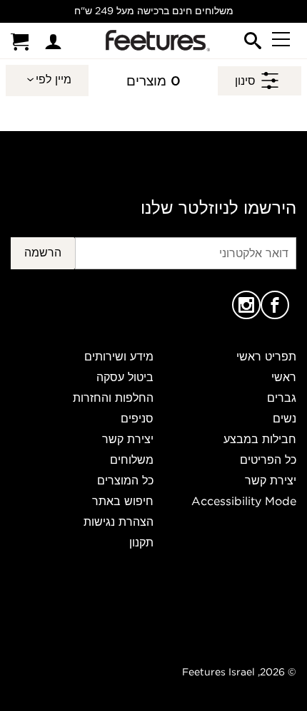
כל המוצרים (125, 480)
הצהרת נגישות (119, 521)
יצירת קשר (270, 480)
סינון (245, 80)
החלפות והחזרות (113, 397)
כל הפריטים (268, 459)
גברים (281, 397)
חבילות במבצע (259, 438)
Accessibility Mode (243, 500)
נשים (284, 418)
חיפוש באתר (123, 500)
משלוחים (132, 459)
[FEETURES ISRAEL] (155, 40)
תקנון (141, 542)
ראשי (283, 376)
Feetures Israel (218, 671)
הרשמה (42, 252)
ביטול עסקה (125, 376)
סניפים (137, 418)
